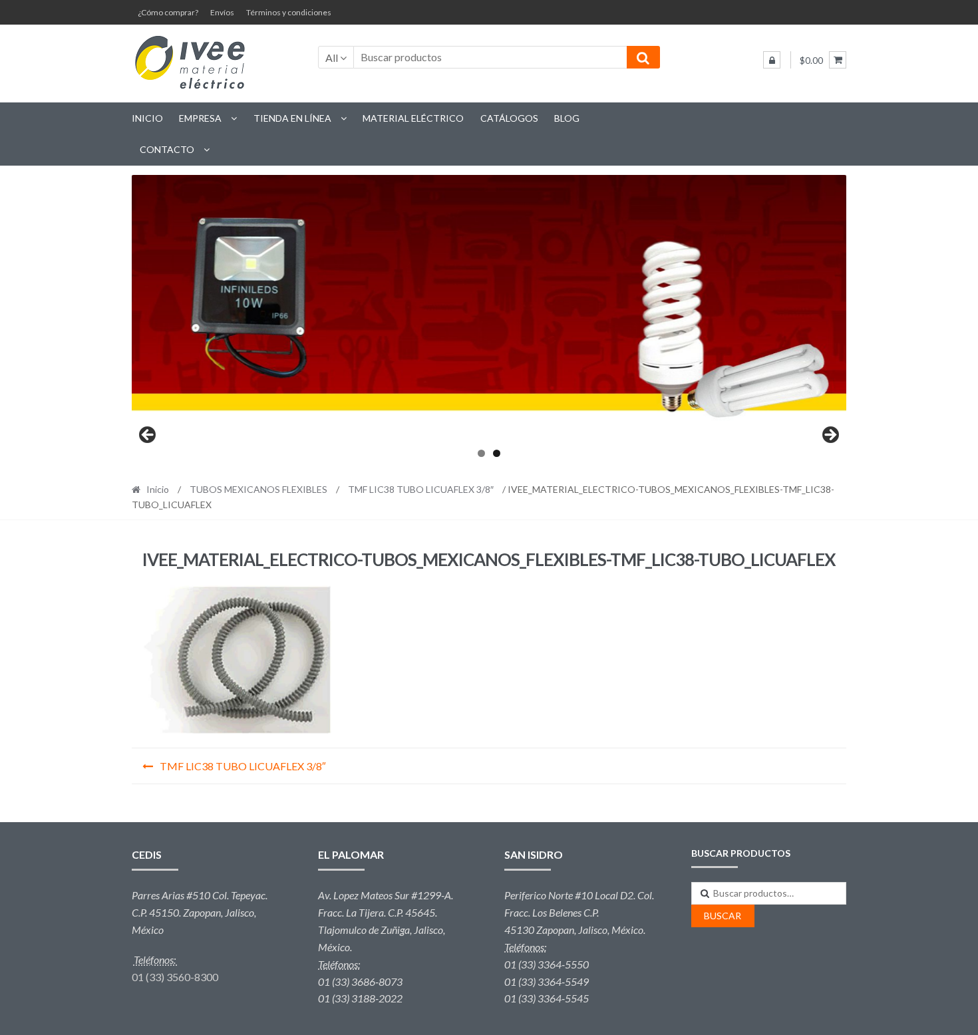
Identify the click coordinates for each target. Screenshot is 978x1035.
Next (830, 436)
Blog (566, 118)
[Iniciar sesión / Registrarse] (771, 60)
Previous (148, 436)
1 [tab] (481, 453)
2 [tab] (496, 453)
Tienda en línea (292, 118)
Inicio (147, 118)
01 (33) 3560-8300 (175, 976)
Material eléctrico (413, 118)
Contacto (167, 149)
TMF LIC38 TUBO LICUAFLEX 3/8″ (421, 489)
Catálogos (509, 118)
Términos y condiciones (288, 12)
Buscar (722, 915)
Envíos (222, 12)
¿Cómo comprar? (168, 12)
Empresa (200, 118)
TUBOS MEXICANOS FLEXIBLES (258, 489)
